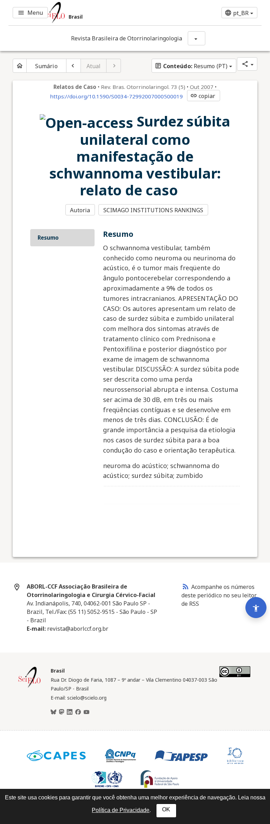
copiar (203, 96)
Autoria (80, 210)
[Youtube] (86, 712)
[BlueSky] (53, 712)
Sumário (46, 66)
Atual (93, 66)
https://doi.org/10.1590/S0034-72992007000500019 (116, 96)
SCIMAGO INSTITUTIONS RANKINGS (153, 210)
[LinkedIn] (69, 712)
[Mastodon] (61, 712)
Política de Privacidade (120, 810)
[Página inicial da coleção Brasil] (29, 686)
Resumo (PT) (191, 66)
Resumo (48, 237)
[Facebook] (78, 712)
